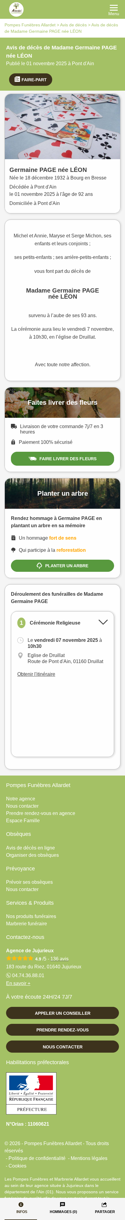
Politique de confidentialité (37, 1158)
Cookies (17, 1165)
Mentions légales (89, 1158)
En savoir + (18, 983)
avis (59, 958)
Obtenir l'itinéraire (36, 674)
